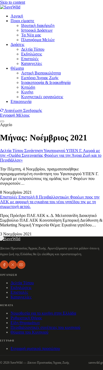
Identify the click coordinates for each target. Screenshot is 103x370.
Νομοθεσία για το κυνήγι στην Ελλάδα (43, 313)
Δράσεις (17, 44)
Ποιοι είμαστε (22, 20)
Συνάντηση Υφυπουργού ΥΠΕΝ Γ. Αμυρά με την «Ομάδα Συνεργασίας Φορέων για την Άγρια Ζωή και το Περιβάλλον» (50, 155)
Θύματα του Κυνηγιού (29, 332)
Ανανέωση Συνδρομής (22, 110)
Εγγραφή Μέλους (15, 115)
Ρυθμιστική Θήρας (26, 318)
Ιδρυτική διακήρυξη (37, 25)
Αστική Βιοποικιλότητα (41, 73)
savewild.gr (95, 362)
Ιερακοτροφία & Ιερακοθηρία (46, 82)
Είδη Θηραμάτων (25, 322)
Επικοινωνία (21, 101)
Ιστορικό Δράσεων (37, 30)
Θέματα (17, 68)
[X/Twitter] (12, 264)
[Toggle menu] (2, 121)
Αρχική (17, 16)
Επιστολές (30, 58)
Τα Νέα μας (31, 35)
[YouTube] (21, 264)
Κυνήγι (27, 92)
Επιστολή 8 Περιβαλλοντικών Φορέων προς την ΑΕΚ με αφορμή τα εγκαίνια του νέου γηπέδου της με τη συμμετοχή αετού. (50, 202)
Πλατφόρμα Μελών (38, 39)
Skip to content (12, 2)
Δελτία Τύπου (32, 49)
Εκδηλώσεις (31, 54)
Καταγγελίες (31, 63)
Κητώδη (28, 87)
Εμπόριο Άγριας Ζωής (39, 77)
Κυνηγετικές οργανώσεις (42, 96)
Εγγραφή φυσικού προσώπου (35, 348)
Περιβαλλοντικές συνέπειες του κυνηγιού (45, 327)
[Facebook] (4, 264)
